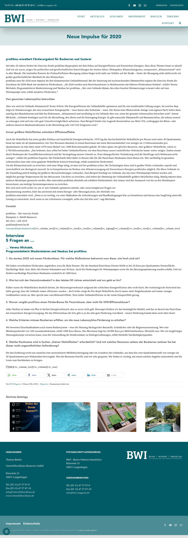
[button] (180, 23)
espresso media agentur (87, 530)
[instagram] (140, 5)
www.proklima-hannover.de (20, 228)
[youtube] (134, 5)
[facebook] (129, 5)
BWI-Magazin (15, 384)
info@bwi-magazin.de (47, 5)
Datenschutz (31, 523)
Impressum (13, 523)
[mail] (145, 5)
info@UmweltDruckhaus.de (20, 492)
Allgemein (44, 384)
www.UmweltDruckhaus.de (20, 495)
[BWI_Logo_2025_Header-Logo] (31, 15)
